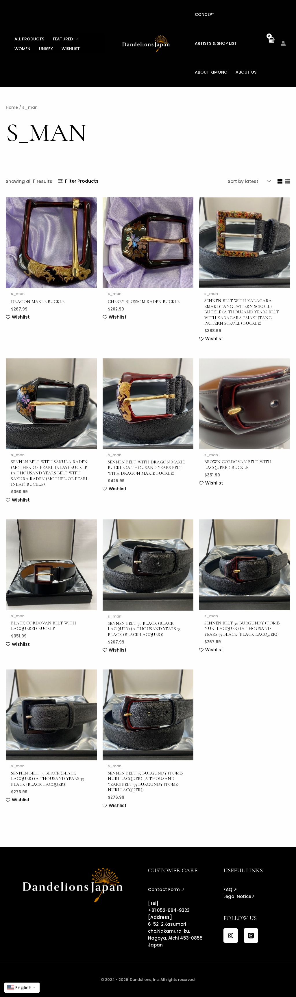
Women (22, 49)
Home (12, 107)
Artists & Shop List (216, 43)
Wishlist (71, 49)
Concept (204, 14)
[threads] (251, 935)
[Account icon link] (283, 43)
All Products (29, 39)
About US (246, 72)
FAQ (227, 889)
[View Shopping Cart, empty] (271, 43)
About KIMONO (211, 72)
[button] (75, 39)
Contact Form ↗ (166, 889)
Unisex (46, 49)
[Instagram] (230, 935)
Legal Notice (237, 896)
